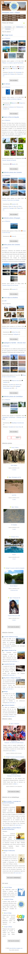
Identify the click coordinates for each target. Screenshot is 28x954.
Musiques (17, 723)
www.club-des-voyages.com (15, 948)
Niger (10, 477)
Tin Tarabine (14, 524)
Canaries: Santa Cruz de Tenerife (10, 285)
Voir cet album (13, 80)
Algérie (13, 66)
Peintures (19, 107)
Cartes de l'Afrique (8, 887)
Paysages (11, 208)
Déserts (19, 74)
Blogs (21, 17)
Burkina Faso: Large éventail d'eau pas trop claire (14, 328)
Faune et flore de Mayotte (11, 117)
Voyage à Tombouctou (9, 850)
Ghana (13, 68)
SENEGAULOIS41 (14, 590)
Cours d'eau (18, 426)
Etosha (4, 386)
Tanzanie (6, 104)
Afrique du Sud (15, 380)
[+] (3, 70)
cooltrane (14, 469)
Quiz (6, 19)
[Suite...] (14, 750)
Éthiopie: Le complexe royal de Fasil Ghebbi (12, 62)
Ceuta (13, 236)
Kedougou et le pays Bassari (14, 775)
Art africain (7, 84)
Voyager (14, 19)
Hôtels (9, 206)
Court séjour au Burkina (11, 297)
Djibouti (13, 103)
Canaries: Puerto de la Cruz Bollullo (10, 200)
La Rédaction (7, 38)
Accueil (6, 15)
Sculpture (5, 108)
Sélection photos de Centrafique (13, 396)
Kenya (12, 447)
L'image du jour (8, 35)
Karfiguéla (16, 334)
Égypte (20, 66)
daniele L (14, 620)
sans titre (14, 495)
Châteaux (12, 74)
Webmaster (6, 346)
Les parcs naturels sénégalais (17, 568)
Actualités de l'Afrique (8, 899)
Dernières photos (19, 26)
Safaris (17, 447)
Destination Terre (7, 12)
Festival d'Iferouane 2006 (14, 615)
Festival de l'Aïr (16, 597)
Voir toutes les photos (13, 626)
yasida (14, 499)
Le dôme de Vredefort (9, 705)
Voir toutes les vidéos (13, 791)
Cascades (5, 74)
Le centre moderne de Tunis (11, 636)
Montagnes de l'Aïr (16, 477)
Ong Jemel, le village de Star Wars (12, 677)
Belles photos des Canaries (12, 244)
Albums (6, 17)
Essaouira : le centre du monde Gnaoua (14, 742)
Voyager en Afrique (8, 926)
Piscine (14, 554)
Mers (15, 206)
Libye (20, 68)
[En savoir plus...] (8, 647)
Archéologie (19, 72)
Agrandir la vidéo (14, 741)
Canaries (14, 204)
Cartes (22, 15)
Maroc (12, 723)
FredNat (6, 247)
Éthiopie (6, 68)
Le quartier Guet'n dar (9, 664)
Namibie (5, 382)
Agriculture (10, 72)
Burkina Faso (15, 332)
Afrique (17, 12)
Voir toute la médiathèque (13, 877)
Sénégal (13, 536)
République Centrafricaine (18, 422)
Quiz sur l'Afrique (7, 913)
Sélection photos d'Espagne (12, 218)
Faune (11, 386)
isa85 (5, 300)
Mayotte (13, 164)
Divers (17, 536)
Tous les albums (8, 26)
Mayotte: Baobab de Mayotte (9, 160)
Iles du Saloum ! (14, 585)
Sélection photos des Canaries (13, 172)
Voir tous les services (13, 940)
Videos (14, 17)
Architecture (11, 107)
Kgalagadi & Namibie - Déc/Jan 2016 (15, 342)
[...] (21, 135)
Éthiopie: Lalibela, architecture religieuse (12, 99)
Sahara (16, 507)
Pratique (14, 15)
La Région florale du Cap (10, 650)
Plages (18, 208)
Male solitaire (14, 465)
